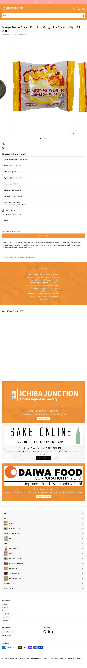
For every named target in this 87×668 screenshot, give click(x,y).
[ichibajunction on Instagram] (45, 631)
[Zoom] (73, 133)
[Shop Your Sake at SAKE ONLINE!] (43, 435)
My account (5, 620)
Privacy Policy (24, 658)
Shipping (4, 231)
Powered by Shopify (75, 658)
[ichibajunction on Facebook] (49, 631)
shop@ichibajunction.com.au (11, 614)
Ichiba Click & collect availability (16, 154)
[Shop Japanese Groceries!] (43, 395)
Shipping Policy (36, 658)
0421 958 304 (6, 617)
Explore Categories (43, 418)
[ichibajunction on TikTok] (53, 631)
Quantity (5, 220)
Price (3, 144)
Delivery (4, 604)
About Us (5, 607)
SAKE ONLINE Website (43, 458)
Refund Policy (48, 658)
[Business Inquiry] (43, 476)
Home (3, 23)
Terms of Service (60, 658)
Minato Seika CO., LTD (9, 34)
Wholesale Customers (43, 496)
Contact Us (5, 611)
